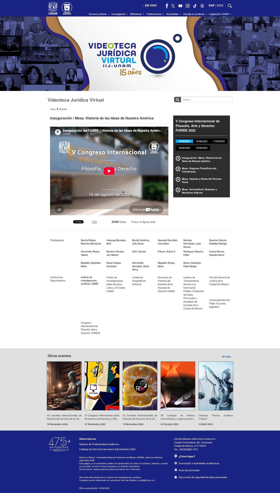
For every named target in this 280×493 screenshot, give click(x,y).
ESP (212, 5)
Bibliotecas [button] (136, 14)
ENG (220, 5)
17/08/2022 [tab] (219, 141)
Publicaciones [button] (154, 14)
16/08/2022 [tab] (201, 141)
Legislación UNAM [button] (219, 14)
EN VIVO (151, 5)
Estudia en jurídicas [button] (194, 14)
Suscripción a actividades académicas (199, 463)
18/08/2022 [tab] (184, 148)
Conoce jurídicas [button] (98, 14)
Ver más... (227, 356)
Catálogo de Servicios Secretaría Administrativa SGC (107, 449)
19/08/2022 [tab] (201, 148)
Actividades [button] (172, 14)
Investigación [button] (118, 14)
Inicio (53, 109)
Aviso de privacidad (189, 470)
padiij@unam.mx (147, 480)
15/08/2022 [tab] (184, 141)
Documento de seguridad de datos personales (203, 477)
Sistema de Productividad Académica (99, 444)
